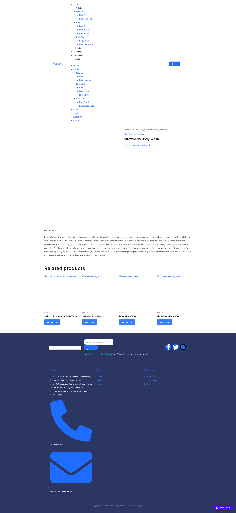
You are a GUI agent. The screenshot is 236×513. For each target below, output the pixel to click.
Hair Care (80, 11)
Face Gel (83, 26)
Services (147, 384)
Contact (78, 59)
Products (78, 8)
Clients (78, 48)
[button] (223, 507)
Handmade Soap (86, 44)
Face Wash (84, 30)
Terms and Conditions (153, 380)
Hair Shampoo (85, 19)
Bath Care (80, 37)
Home (77, 4)
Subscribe (91, 349)
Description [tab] (49, 230)
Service (78, 52)
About (99, 380)
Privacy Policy (149, 376)
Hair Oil (82, 15)
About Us (79, 55)
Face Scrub (84, 33)
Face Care (80, 22)
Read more (52, 322)
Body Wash (84, 41)
